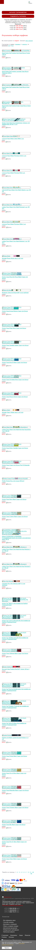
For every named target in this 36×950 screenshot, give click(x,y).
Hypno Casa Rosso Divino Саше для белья (15, 396)
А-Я (9, 45)
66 (31, 873)
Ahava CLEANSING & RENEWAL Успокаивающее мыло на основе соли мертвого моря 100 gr (16, 538)
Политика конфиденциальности (12, 905)
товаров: (34, 2)
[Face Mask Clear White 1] (10, 136)
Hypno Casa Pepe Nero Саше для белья (14, 328)
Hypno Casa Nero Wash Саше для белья (14, 499)
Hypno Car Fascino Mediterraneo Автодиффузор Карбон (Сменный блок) (16, 689)
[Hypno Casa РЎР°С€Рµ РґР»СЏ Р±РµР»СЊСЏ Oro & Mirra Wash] (16, 771)
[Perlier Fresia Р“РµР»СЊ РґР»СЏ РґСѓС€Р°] (15, 478)
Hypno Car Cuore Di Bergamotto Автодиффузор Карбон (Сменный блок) (16, 621)
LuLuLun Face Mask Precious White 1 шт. (14, 224)
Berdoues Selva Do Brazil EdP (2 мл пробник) (15, 292)
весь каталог (29, 40)
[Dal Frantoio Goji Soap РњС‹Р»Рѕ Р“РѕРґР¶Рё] (16, 50)
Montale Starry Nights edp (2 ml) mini (12, 412)
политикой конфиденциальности (13, 944)
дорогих (24, 44)
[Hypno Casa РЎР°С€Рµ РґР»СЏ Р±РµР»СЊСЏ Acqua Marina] (16, 308)
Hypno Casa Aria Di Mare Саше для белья (14, 362)
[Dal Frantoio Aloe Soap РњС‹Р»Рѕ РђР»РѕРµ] (15, 84)
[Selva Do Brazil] (7, 290)
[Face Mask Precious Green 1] (11, 153)
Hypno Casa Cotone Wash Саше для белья (15, 516)
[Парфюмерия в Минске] (18, 7)
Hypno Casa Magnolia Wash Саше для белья (15, 790)
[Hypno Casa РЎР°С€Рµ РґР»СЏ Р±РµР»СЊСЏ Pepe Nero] (16, 326)
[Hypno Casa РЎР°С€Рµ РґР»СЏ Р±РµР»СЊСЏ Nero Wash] (16, 497)
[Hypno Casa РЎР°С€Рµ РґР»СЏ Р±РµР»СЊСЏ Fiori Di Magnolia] (16, 462)
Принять (7, 948)
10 (33, 872)
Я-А (12, 45)
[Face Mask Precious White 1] (11, 221)
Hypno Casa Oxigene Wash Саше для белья (15, 807)
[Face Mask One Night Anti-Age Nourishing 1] (15, 427)
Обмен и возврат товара (10, 926)
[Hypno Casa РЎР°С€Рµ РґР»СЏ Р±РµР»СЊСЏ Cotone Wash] (16, 514)
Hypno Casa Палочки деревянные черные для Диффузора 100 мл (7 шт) (16, 123)
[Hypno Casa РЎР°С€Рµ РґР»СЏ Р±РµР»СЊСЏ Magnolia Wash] (16, 788)
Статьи (4, 937)
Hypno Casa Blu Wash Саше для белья (13, 824)
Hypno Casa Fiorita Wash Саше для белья (14, 756)
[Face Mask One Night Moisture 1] (12, 239)
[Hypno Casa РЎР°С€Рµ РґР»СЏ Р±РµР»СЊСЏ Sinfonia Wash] (16, 651)
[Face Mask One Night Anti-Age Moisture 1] (15, 547)
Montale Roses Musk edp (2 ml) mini (12, 258)
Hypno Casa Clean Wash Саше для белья (14, 859)
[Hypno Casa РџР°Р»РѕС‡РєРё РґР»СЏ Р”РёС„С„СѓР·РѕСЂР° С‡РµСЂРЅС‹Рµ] (16, 120)
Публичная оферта (9, 932)
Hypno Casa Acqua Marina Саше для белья (15, 311)
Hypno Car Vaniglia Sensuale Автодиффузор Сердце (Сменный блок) (15, 638)
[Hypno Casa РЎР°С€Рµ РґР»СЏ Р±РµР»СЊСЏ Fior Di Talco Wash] (16, 839)
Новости (27, 935)
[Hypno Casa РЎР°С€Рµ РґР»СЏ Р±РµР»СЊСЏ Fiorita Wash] (16, 753)
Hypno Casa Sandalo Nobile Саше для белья (15, 345)
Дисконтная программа (10, 928)
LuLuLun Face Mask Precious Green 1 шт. (14, 155)
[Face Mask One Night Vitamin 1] (12, 187)
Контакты (13, 935)
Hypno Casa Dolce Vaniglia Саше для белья (15, 448)
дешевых (17, 44)
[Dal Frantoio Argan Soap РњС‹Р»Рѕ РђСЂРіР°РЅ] (16, 103)
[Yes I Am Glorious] (8, 581)
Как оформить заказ (9, 920)
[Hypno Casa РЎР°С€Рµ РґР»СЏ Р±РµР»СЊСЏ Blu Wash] (16, 822)
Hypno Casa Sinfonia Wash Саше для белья (15, 653)
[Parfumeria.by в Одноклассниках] (12, 940)
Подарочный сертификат (11, 930)
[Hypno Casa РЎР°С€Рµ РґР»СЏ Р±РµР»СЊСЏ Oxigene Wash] (16, 805)
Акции (21, 935)
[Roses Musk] (6, 256)
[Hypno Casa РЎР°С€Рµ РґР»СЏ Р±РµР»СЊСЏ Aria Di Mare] (16, 360)
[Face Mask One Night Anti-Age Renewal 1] (15, 564)
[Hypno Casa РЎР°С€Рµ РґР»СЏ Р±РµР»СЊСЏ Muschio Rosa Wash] (16, 274)
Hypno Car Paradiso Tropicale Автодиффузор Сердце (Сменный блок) (15, 706)
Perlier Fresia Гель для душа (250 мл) (13, 481)
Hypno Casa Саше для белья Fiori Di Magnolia (15, 465)
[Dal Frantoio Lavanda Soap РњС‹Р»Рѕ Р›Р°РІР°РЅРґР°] (16, 69)
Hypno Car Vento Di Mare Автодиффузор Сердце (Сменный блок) (14, 724)
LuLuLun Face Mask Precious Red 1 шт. (13, 173)
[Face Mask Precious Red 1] (10, 170)
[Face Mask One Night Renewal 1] (12, 204)
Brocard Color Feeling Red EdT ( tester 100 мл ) (15, 669)
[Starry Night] (6, 410)
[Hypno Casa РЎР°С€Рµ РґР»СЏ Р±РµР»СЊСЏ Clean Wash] (16, 856)
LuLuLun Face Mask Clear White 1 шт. (13, 138)
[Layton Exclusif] (7, 735)
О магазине (5, 935)
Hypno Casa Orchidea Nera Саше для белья (15, 379)
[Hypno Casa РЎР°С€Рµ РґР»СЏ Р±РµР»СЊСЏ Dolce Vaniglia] (16, 445)
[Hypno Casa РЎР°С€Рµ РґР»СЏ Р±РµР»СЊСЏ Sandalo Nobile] (16, 343)
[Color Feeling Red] (8, 666)
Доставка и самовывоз (10, 924)
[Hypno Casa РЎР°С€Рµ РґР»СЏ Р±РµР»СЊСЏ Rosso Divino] (16, 394)
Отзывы (11, 937)
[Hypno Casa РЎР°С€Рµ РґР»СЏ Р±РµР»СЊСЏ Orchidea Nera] (16, 377)
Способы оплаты (8, 922)
